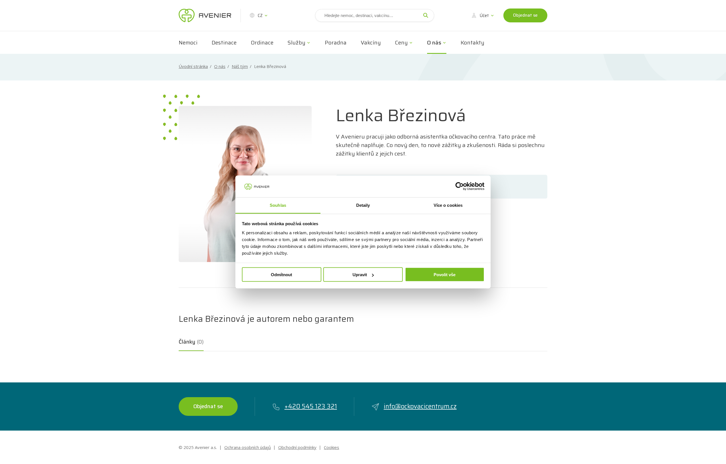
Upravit (360, 274)
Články (191, 341)
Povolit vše (444, 274)
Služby (296, 42)
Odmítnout (281, 274)
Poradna (336, 42)
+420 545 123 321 (310, 406)
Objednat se (525, 15)
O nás (434, 42)
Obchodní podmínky (297, 447)
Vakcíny (371, 42)
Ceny (401, 42)
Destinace (224, 42)
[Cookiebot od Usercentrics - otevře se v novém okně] (459, 186)
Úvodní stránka (193, 66)
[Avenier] (205, 15)
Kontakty (472, 42)
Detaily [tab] (363, 205)
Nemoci (188, 42)
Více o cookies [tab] (448, 205)
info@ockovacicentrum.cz (420, 406)
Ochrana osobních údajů (247, 447)
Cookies (331, 447)
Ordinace (262, 42)
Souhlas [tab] (278, 205)
